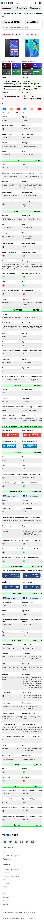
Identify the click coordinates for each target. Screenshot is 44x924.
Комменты (11, 113)
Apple (5, 880)
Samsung (6, 901)
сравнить (36, 8)
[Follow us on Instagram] (21, 842)
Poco (5, 894)
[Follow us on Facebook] (5, 842)
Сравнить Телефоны (11, 869)
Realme (6, 897)
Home (5, 852)
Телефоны (23, 8)
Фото (4, 113)
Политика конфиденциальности (15, 912)
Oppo (5, 890)
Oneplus (6, 887)
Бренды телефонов (11, 876)
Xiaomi (5, 904)
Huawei (6, 883)
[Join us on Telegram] (16, 842)
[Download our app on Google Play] (27, 842)
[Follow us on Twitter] (10, 842)
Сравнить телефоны (11, 856)
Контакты (31, 912)
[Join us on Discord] (32, 842)
